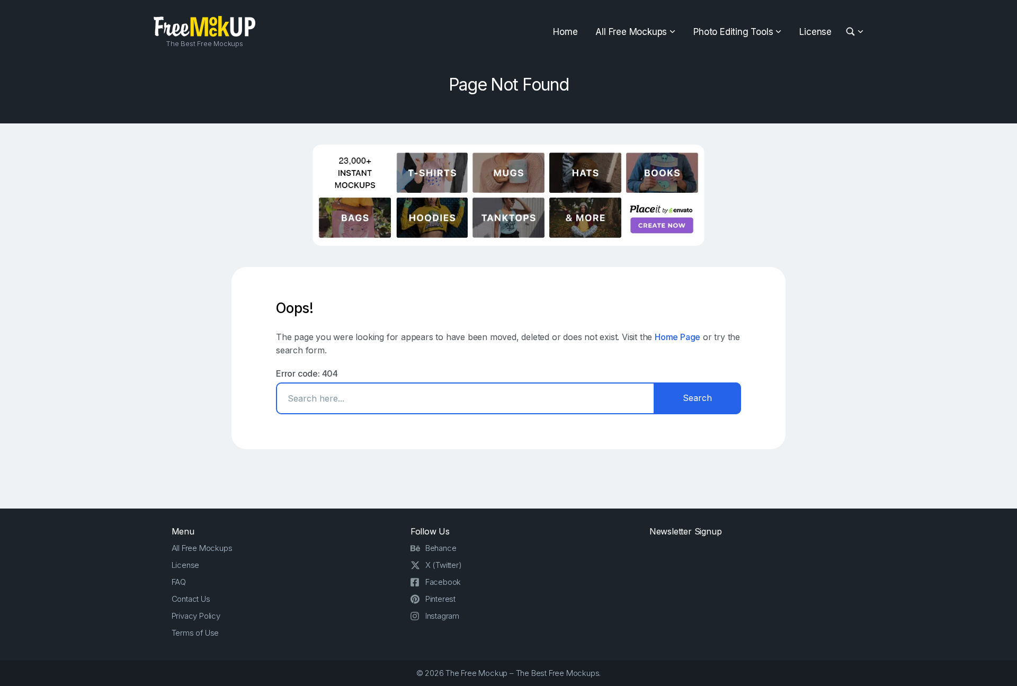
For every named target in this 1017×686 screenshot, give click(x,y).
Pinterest (440, 599)
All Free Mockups (631, 31)
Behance (441, 548)
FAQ (179, 582)
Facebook (443, 582)
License (815, 31)
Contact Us (191, 599)
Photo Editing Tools (733, 31)
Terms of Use (195, 633)
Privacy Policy (196, 616)
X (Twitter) (443, 565)
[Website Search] (852, 32)
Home (565, 31)
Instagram (442, 616)
